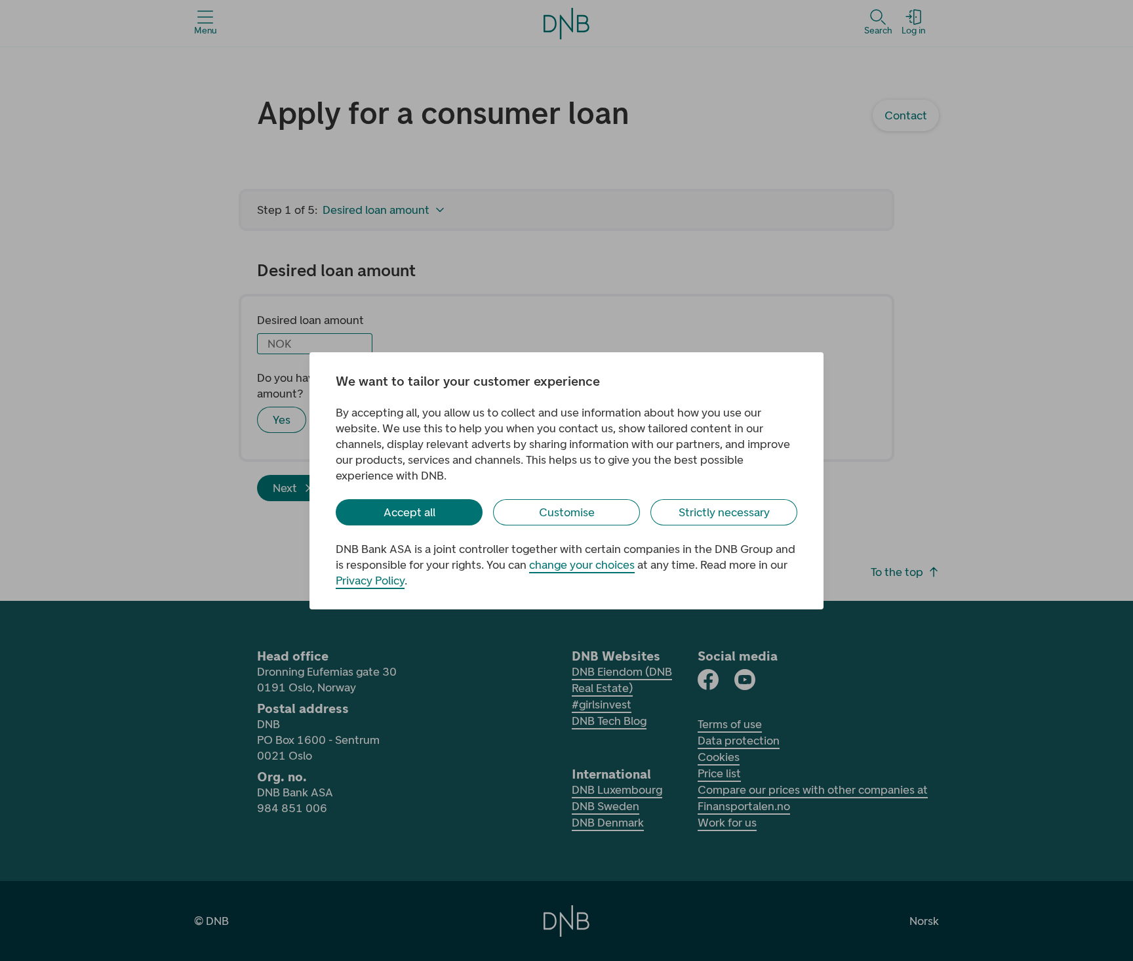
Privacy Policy (370, 580)
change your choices (582, 565)
